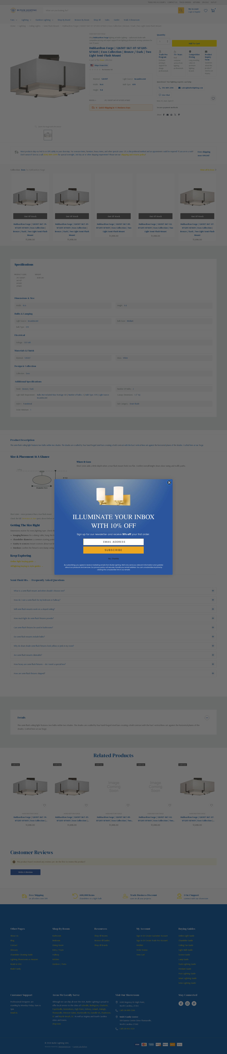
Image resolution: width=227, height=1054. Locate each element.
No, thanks (113, 558)
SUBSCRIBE (113, 550)
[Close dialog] (169, 482)
